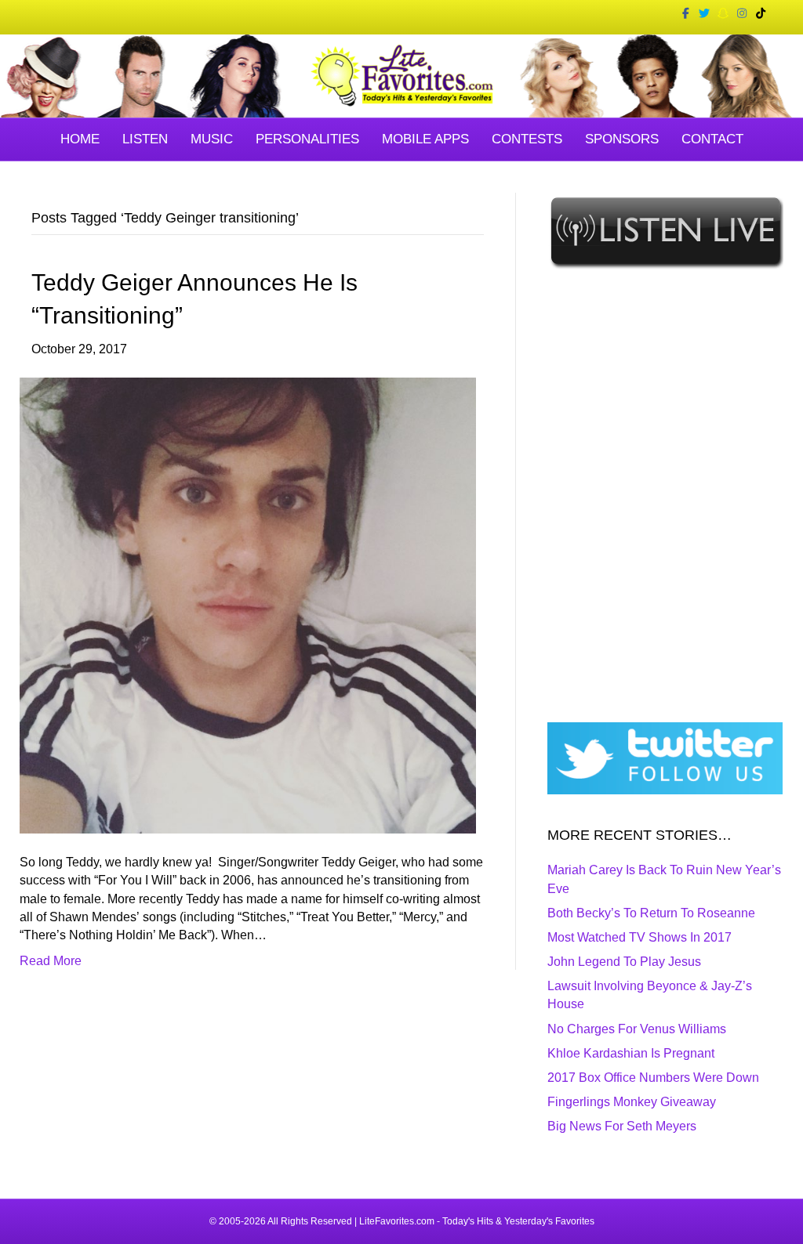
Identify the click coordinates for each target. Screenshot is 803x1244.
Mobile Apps (425, 139)
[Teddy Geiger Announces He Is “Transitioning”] (248, 604)
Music (212, 139)
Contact (712, 139)
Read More (51, 960)
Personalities (307, 139)
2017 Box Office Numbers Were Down (653, 1077)
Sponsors (622, 139)
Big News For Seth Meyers (621, 1126)
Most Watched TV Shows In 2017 (639, 937)
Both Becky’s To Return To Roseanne (651, 913)
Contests (527, 139)
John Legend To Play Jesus (624, 961)
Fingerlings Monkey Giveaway (631, 1101)
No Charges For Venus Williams (636, 1029)
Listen (145, 139)
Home (80, 139)
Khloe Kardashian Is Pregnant (630, 1053)
